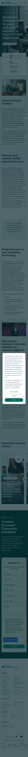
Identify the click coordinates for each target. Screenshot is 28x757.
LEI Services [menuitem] (16, 676)
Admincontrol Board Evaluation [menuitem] (19, 688)
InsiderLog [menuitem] (16, 679)
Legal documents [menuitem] (16, 745)
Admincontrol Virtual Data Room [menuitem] (19, 692)
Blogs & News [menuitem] (6, 704)
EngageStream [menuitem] (6, 694)
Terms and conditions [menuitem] (3, 745)
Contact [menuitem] (11, 726)
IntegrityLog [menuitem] (16, 681)
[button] (24, 479)
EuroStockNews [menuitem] (7, 691)
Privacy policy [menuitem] (10, 745)
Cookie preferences (24, 744)
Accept (14, 400)
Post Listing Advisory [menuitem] (5, 686)
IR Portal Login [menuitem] (4, 726)
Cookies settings (14, 391)
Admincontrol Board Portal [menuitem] (19, 684)
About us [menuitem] (4, 716)
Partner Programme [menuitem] (14, 716)
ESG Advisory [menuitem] (6, 689)
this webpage (22, 428)
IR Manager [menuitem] (5, 676)
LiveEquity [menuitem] (5, 683)
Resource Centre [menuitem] (19, 702)
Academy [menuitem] (4, 702)
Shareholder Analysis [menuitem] (5, 680)
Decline (14, 395)
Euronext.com (9, 736)
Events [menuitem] (16, 704)
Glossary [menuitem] (4, 707)
